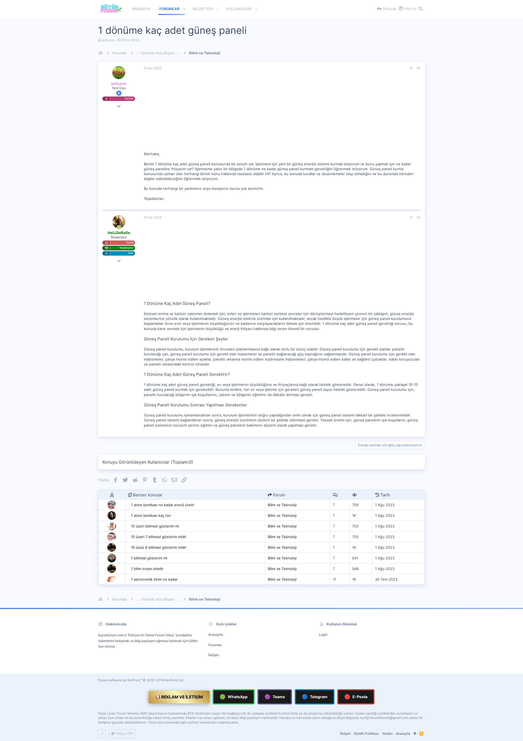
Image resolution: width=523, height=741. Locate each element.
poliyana (108, 40)
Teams (274, 697)
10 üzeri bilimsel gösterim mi (155, 526)
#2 (418, 217)
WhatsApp (234, 697)
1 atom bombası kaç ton (151, 515)
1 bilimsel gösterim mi (149, 558)
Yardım (387, 733)
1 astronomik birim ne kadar (154, 579)
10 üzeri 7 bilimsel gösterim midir (158, 537)
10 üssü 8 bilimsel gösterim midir (158, 547)
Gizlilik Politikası (366, 733)
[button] (184, 9)
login (323, 634)
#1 (419, 68)
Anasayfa (215, 634)
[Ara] (421, 9)
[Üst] (415, 734)
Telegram (314, 697)
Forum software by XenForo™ (141, 680)
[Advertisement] (282, 113)
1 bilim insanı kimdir (147, 568)
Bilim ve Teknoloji (282, 505)
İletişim (213, 655)
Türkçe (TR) (123, 733)
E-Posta (355, 697)
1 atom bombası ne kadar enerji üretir (162, 505)
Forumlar (215, 645)
